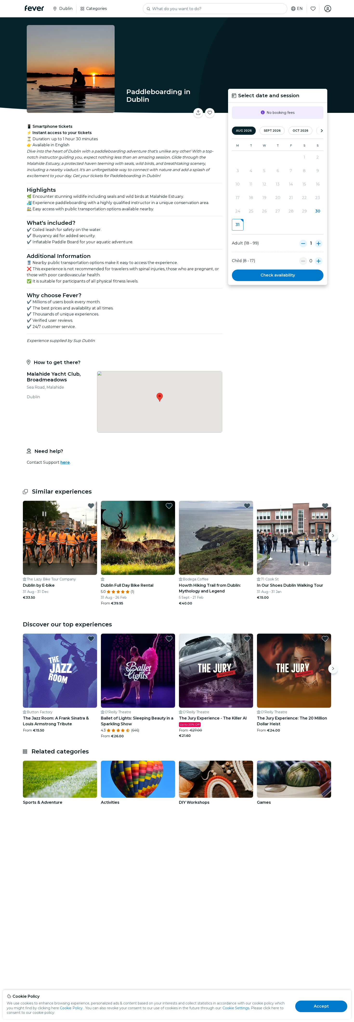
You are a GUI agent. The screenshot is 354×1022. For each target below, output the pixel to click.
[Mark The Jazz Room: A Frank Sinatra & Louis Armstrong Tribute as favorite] (91, 639)
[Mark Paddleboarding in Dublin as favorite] (210, 113)
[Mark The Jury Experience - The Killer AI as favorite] (247, 639)
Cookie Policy (71, 1008)
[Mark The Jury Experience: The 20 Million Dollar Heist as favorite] (325, 639)
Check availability (278, 275)
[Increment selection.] (318, 243)
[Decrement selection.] (303, 243)
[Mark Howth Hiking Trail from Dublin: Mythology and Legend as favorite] (247, 506)
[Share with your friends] (198, 113)
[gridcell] (237, 225)
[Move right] (333, 536)
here (65, 462)
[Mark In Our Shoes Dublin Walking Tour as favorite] (325, 506)
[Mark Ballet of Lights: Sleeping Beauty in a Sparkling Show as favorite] (169, 639)
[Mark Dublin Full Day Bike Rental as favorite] (169, 506)
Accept (321, 1006)
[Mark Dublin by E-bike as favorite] (91, 506)
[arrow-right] (321, 131)
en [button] (300, 8)
